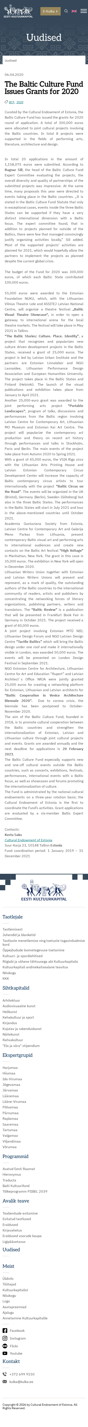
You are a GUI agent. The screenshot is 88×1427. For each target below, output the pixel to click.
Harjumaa (10, 1067)
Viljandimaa (12, 1141)
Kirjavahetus (12, 1230)
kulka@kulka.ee (21, 1382)
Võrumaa (10, 1147)
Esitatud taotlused (17, 1219)
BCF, (12, 102)
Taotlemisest (13, 929)
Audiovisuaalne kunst (19, 1006)
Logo (6, 1301)
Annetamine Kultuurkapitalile (25, 1318)
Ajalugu (8, 1312)
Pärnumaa (11, 1113)
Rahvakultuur (13, 1040)
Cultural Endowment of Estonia (28, 840)
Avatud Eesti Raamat (19, 1169)
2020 (19, 102)
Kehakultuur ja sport (18, 1017)
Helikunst (10, 1012)
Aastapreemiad (14, 1307)
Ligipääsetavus (14, 1242)
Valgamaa (10, 1135)
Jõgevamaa (11, 1084)
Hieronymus (12, 1174)
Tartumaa (10, 1130)
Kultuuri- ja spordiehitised (23, 956)
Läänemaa (11, 1096)
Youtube (16, 1353)
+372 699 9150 (22, 1374)
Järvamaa (10, 1090)
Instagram (18, 1338)
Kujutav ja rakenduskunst (22, 1029)
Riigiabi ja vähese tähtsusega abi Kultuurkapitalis (40, 961)
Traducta (9, 1180)
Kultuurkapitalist (15, 1290)
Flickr (14, 1346)
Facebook (17, 1330)
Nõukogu (9, 973)
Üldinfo (8, 1278)
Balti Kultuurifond (16, 1186)
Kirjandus (10, 1023)
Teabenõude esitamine (20, 1213)
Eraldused (10, 1225)
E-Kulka (49, 11)
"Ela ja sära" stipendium (21, 1046)
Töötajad (9, 1284)
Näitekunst (11, 1034)
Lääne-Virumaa (14, 1101)
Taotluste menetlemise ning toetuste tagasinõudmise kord (44, 943)
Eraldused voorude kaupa (22, 1236)
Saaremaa (10, 1124)
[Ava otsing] (66, 11)
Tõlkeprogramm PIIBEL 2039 (25, 1191)
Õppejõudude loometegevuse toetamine (34, 950)
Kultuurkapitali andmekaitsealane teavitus (35, 967)
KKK (6, 978)
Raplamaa (10, 1118)
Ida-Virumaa (12, 1079)
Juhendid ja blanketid (19, 935)
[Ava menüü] (84, 11)
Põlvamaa (10, 1107)
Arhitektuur (11, 1000)
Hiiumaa (9, 1073)
